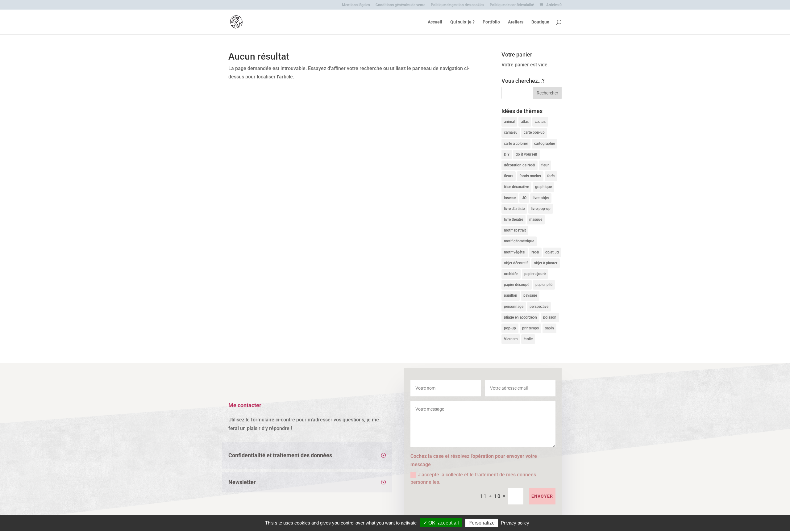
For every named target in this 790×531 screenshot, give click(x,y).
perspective (539, 306)
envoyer (542, 496)
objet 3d (552, 252)
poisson (549, 317)
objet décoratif (516, 263)
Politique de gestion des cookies (457, 5)
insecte (510, 198)
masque (535, 219)
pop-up (510, 328)
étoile (528, 339)
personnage (513, 306)
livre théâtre (513, 219)
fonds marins (530, 176)
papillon (510, 295)
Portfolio (491, 22)
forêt (551, 176)
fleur (545, 165)
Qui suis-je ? (462, 22)
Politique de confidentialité (512, 5)
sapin (549, 328)
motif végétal (514, 252)
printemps (530, 328)
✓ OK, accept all (441, 522)
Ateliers (515, 22)
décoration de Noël (519, 165)
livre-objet (541, 198)
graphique (543, 187)
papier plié (543, 284)
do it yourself (526, 154)
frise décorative (516, 187)
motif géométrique (519, 241)
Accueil (435, 22)
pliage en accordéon (520, 317)
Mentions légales (356, 5)
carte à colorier (516, 143)
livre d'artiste (514, 209)
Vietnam (511, 339)
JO (524, 198)
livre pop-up (541, 209)
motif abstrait (515, 230)
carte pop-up (534, 132)
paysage (530, 295)
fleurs (508, 176)
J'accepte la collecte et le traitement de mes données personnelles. (473, 478)
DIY (506, 154)
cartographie (544, 143)
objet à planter (545, 263)
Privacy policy (515, 522)
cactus (540, 121)
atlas (525, 121)
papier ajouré (535, 274)
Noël (535, 252)
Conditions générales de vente (400, 5)
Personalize (481, 522)
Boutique (540, 22)
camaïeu (511, 132)
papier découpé (516, 284)
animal (509, 121)
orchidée (511, 274)
